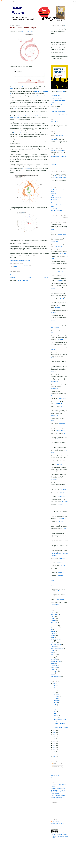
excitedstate (54, 479)
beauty (53, 637)
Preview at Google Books (56, 98)
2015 (54, 743)
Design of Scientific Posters (58, 795)
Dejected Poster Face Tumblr (58, 788)
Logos (52, 195)
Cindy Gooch (61, 492)
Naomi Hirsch (60, 568)
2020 (54, 732)
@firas (52, 420)
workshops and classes (57, 648)
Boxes (52, 201)
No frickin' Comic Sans (56, 204)
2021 (54, 730)
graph (26, 31)
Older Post (46, 277)
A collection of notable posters (57, 28)
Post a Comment (14, 274)
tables (52, 673)
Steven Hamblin (57, 513)
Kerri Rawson (65, 501)
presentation (54, 626)
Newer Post (13, 277)
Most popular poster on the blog (59, 189)
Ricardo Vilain (60, 339)
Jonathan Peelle (61, 496)
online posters (54, 665)
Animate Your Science (60, 175)
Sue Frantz (61, 521)
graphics (16, 266)
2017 (54, 739)
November (57, 696)
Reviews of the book (55, 95)
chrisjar (65, 433)
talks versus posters (56, 676)
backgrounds (54, 667)
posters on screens (56, 644)
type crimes (54, 654)
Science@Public (54, 241)
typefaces (53, 620)
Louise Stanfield (62, 508)
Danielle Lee (59, 403)
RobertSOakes (63, 298)
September (57, 700)
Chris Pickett (59, 438)
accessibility (54, 659)
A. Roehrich (53, 312)
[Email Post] (30, 265)
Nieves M (64, 595)
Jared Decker (58, 590)
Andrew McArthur (54, 444)
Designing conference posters (58, 790)
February (56, 715)
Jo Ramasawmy (55, 604)
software (53, 635)
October (56, 698)
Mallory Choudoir (60, 599)
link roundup (54, 614)
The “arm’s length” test (56, 210)
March (56, 713)
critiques (53, 612)
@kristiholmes (64, 406)
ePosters (53, 774)
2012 (54, 749)
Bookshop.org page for (59, 104)
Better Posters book (56, 639)
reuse (52, 641)
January (56, 717)
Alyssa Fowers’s (17, 132)
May (55, 709)
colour (52, 650)
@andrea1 (53, 357)
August (56, 702)
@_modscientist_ (54, 381)
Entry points (54, 199)
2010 (54, 754)
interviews (53, 663)
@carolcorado (62, 423)
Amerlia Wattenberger (38, 96)
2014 (54, 745)
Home (29, 277)
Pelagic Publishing (61, 91)
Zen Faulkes (56, 821)
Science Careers (61, 271)
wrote (11, 88)
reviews (53, 633)
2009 (54, 756)
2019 (54, 734)
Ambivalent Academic (62, 234)
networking (54, 642)
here (35, 91)
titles (52, 657)
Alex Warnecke (58, 246)
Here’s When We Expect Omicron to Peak (20, 260)
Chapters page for (58, 111)
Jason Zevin (61, 536)
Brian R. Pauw (54, 486)
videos (52, 656)
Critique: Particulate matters (61, 727)
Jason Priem (54, 371)
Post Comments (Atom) (23, 280)
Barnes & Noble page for (59, 114)
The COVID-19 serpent (23, 28)
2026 (54, 683)
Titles (52, 191)
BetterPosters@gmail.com (56, 121)
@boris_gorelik (54, 395)
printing (53, 674)
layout (52, 624)
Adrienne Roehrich (63, 398)
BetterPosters (54, 164)
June (55, 707)
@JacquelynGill (54, 415)
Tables (52, 206)
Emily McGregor (62, 558)
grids (52, 652)
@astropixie (60, 575)
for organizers (54, 627)
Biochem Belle (60, 562)
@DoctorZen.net (59, 135)
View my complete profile (58, 823)
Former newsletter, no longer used (58, 156)
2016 (54, 741)
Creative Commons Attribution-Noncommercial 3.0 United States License (59, 836)
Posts (54, 763)
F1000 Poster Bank (55, 775)
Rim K (65, 275)
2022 (54, 692)
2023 (54, 690)
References (54, 208)
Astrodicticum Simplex (61, 430)
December (57, 694)
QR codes (53, 646)
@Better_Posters (54, 139)
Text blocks (54, 203)
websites (53, 631)
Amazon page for (57, 108)
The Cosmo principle (56, 197)
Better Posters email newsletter (58, 150)
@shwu (66, 265)
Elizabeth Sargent (55, 327)
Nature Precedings (55, 777)
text (52, 629)
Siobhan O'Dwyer (62, 518)
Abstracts (53, 193)
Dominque (57, 307)
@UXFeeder (59, 464)
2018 (54, 736)
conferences (54, 622)
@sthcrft (59, 362)
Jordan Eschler (62, 471)
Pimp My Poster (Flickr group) (58, 797)
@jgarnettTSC (61, 572)
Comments (56, 766)
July (55, 704)
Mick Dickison (63, 489)
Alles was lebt (54, 349)
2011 (54, 751)
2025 (54, 685)
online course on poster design (59, 177)
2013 (54, 747)
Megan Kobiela (63, 253)
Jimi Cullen (58, 546)
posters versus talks (56, 661)
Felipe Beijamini (55, 541)
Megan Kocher (60, 504)
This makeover (26, 168)
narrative (53, 669)
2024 (54, 688)
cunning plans (54, 671)
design (52, 616)
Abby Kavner (62, 565)
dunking (22, 87)
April (55, 711)
